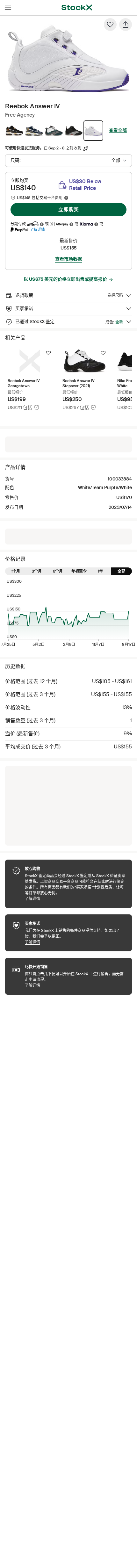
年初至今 (79, 571)
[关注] (48, 353)
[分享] (125, 24)
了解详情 (37, 229)
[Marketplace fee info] (66, 197)
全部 (121, 571)
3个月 (37, 571)
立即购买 (68, 209)
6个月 (58, 571)
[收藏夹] (110, 24)
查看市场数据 (68, 259)
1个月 (15, 571)
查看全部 (118, 130)
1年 (100, 571)
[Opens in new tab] (41, 224)
